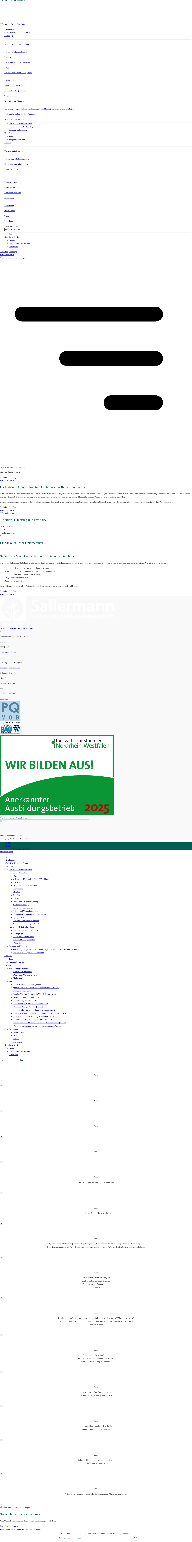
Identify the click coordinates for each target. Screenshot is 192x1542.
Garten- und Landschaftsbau (20, 869)
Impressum (7, 842)
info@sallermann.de (8, 652)
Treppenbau (9, 67)
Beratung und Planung (18, 946)
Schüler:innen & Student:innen (16, 159)
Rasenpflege (9, 80)
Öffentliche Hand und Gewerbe (17, 863)
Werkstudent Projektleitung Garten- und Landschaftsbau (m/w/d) (39, 1023)
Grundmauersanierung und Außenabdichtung (31, 924)
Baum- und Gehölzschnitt (14, 85)
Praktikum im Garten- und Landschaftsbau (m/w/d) (34, 1010)
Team (11, 959)
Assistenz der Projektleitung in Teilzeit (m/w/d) (32, 1019)
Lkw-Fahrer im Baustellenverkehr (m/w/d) (30, 1003)
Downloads (7, 845)
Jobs (10, 981)
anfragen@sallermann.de (10, 668)
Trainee (7, 216)
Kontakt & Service (12, 1045)
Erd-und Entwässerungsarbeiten (26, 921)
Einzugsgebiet (8, 846)
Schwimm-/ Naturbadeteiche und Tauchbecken (32, 879)
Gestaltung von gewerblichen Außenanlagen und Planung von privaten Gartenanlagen (39, 109)
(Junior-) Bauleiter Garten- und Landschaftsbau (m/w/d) (36, 988)
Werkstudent (9, 211)
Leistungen (8, 866)
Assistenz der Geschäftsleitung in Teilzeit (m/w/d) (33, 1016)
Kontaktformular (6, 657)
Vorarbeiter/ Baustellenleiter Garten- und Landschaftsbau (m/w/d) (39, 1013)
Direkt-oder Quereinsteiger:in (16, 164)
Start (6, 857)
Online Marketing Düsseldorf (21, 849)
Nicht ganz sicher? (11, 169)
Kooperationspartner (17, 962)
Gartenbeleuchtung (21, 905)
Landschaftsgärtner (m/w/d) (24, 1000)
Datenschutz (7, 843)
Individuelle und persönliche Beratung (19, 114)
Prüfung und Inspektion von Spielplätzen (29, 914)
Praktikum (8, 221)
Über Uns (8, 956)
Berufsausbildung (20, 1032)
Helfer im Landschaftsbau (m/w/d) (27, 997)
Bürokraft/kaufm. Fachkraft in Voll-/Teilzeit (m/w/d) (34, 994)
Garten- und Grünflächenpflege (21, 927)
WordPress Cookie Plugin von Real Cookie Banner (20, 1529)
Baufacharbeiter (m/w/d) (23, 991)
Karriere (7, 965)
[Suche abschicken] (22, 1060)
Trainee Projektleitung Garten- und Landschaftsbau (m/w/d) (37, 1026)
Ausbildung (9, 205)
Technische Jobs (11, 182)
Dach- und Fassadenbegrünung (25, 901)
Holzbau (16, 892)
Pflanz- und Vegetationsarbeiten (26, 911)
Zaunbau (16, 895)
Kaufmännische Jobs (12, 193)
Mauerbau (8, 57)
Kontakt (12, 1048)
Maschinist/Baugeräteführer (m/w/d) (28, 1007)
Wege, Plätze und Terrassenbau (17, 62)
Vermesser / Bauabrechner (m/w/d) (27, 984)
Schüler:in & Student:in (22, 972)
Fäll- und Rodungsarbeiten (15, 91)
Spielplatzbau (18, 917)
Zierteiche (17, 898)
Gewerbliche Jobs (11, 187)
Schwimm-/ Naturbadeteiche (15, 52)
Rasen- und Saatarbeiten (23, 908)
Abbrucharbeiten (20, 873)
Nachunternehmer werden (19, 1051)
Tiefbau (16, 876)
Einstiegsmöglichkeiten (18, 968)
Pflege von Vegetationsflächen (25, 930)
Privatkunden (9, 860)
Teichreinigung (10, 96)
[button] (98, 35)
